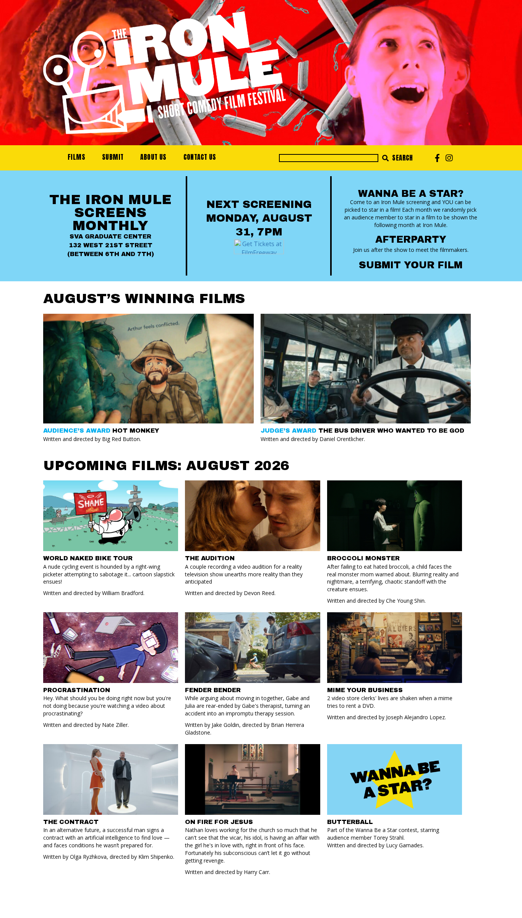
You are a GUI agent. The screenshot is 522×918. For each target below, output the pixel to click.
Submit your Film (410, 265)
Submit (112, 157)
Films (76, 157)
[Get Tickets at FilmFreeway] (259, 246)
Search (402, 158)
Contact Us (199, 157)
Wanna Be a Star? (411, 193)
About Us (153, 157)
